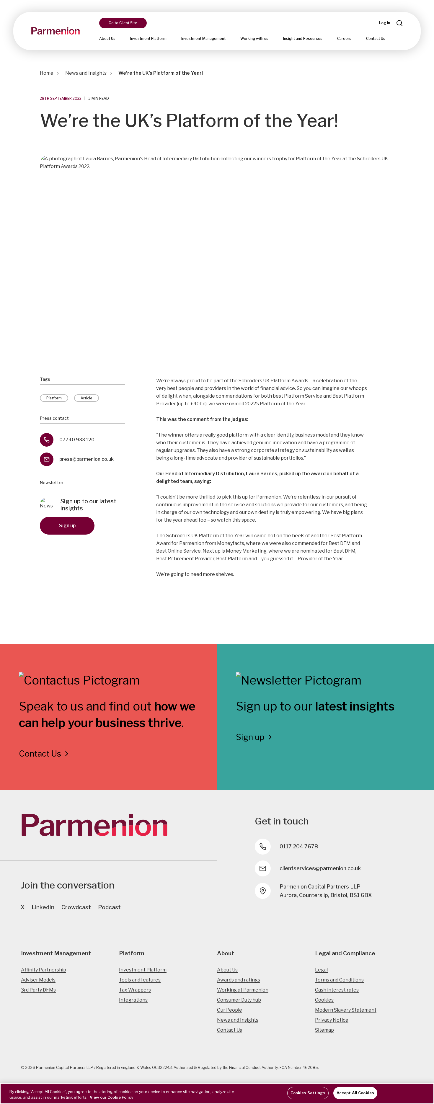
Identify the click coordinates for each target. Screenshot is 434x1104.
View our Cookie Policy (111, 1097)
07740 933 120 (76, 439)
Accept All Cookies (355, 1092)
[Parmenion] (55, 31)
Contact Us (375, 38)
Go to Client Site (123, 23)
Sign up (67, 525)
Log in (384, 23)
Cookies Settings (308, 1092)
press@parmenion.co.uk (86, 459)
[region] (217, 1093)
